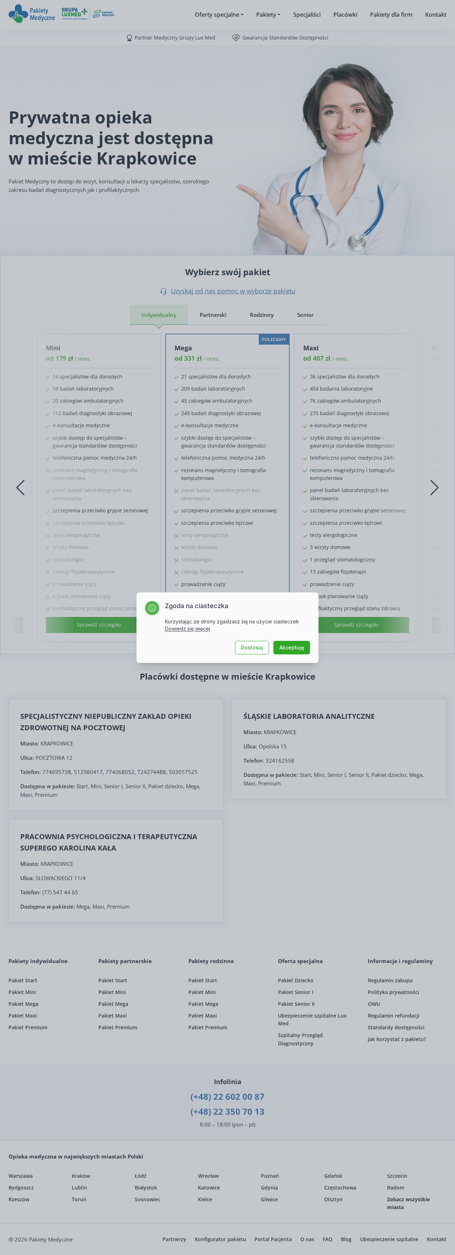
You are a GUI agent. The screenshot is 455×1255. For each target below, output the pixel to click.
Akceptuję (291, 647)
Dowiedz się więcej (187, 629)
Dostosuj (252, 647)
